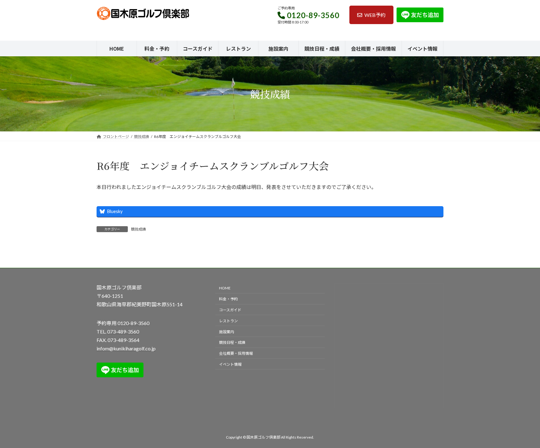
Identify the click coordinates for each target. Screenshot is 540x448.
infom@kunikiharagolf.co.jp (126, 348)
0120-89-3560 (313, 15)
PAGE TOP (522, 429)
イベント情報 (230, 364)
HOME (225, 288)
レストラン (228, 320)
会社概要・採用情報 (236, 353)
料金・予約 (228, 299)
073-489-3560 (123, 331)
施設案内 (226, 331)
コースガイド (230, 310)
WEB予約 (375, 15)
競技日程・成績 (232, 342)
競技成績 (138, 229)
